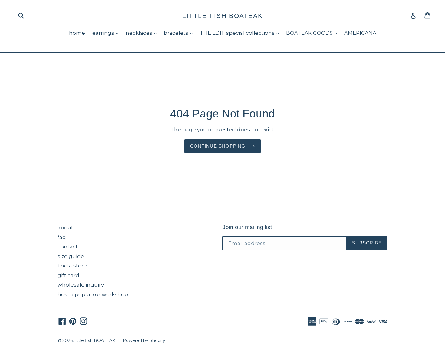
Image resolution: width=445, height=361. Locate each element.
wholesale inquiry (81, 285)
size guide (71, 256)
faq (62, 237)
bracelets (180, 33)
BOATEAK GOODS (313, 33)
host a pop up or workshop (93, 294)
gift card (68, 275)
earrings (106, 33)
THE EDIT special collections (241, 33)
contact (68, 247)
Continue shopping (218, 146)
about (65, 228)
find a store (72, 266)
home (77, 33)
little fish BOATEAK (222, 15)
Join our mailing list (247, 227)
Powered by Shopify (144, 340)
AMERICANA (360, 33)
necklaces (143, 33)
